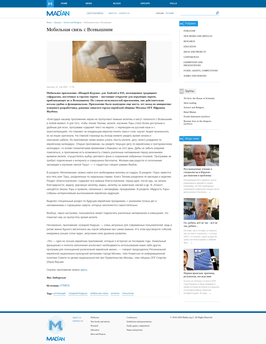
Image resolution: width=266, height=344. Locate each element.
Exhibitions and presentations (139, 322)
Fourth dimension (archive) (197, 116)
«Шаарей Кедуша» (78, 293)
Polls (173, 4)
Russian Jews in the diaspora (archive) (197, 122)
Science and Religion (72, 22)
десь (84, 270)
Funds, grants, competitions (201, 71)
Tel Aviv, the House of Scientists (199, 98)
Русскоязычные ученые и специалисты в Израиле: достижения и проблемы (198, 172)
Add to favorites (95, 13)
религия (115, 293)
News (89, 4)
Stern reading (190, 103)
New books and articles (198, 36)
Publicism (189, 31)
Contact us (124, 13)
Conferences (191, 57)
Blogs (117, 4)
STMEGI (64, 286)
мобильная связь (99, 293)
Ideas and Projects (195, 52)
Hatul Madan (190, 112)
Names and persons (195, 76)
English (160, 13)
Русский (170, 13)
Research (189, 41)
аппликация (59, 293)
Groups (145, 4)
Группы (57, 22)
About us (112, 13)
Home (64, 4)
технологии (128, 293)
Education (190, 46)
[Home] (58, 11)
